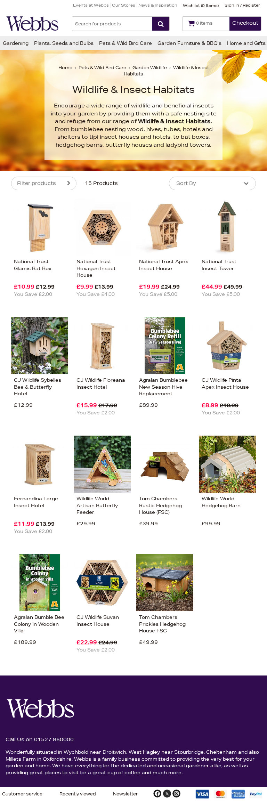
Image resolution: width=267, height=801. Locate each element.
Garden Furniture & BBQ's (189, 43)
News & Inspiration (157, 5)
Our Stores (123, 5)
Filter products (36, 183)
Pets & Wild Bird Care (125, 43)
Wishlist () (201, 5)
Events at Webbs (91, 5)
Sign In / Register (242, 5)
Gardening (16, 43)
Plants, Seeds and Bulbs (64, 43)
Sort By (186, 183)
